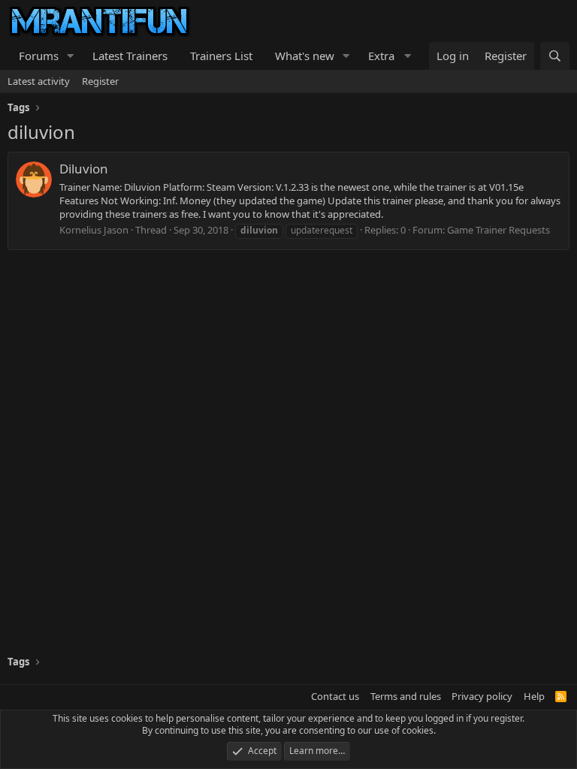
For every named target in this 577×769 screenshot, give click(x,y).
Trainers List (221, 55)
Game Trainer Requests (498, 230)
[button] (70, 56)
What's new (304, 55)
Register (100, 81)
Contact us (335, 696)
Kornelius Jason (93, 230)
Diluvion (83, 168)
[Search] (554, 56)
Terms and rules (405, 696)
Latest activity (39, 81)
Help (534, 696)
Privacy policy (482, 696)
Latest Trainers (130, 55)
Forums (39, 55)
